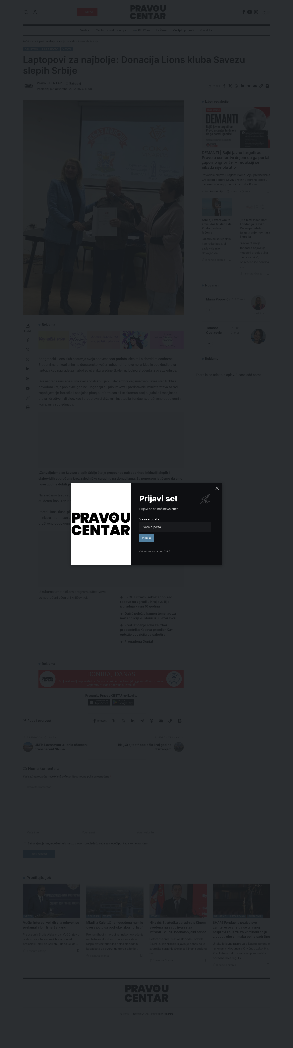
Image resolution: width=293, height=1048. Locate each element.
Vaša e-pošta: (149, 519)
